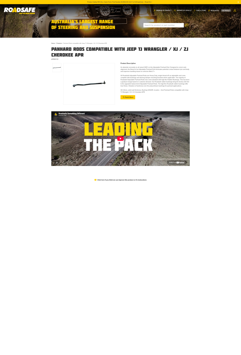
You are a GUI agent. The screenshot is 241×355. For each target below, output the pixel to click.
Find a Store (129, 97)
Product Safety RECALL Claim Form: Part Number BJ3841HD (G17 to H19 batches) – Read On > (119, 2)
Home (53, 43)
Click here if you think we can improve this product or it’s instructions (122, 180)
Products (59, 43)
